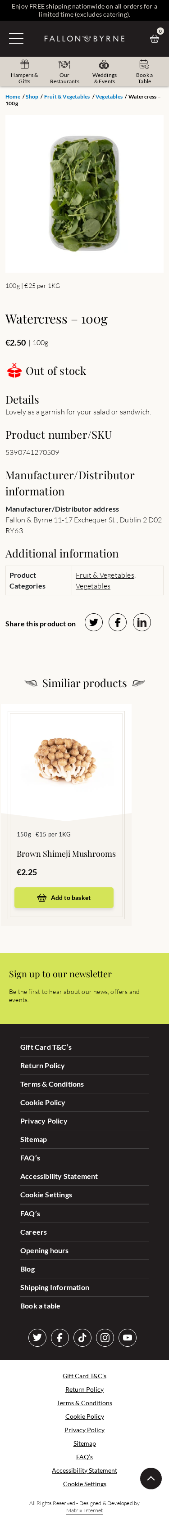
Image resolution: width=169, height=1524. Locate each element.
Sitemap (33, 1139)
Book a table (40, 1305)
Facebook (60, 1338)
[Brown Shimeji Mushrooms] (66, 749)
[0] (157, 38)
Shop (32, 96)
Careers (33, 1231)
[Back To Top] (151, 1478)
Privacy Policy (44, 1120)
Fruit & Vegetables (67, 96)
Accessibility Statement (59, 1176)
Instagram (105, 1338)
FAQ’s (30, 1157)
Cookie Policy (43, 1102)
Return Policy (42, 1065)
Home (12, 96)
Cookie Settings (46, 1194)
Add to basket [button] (71, 897)
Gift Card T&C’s (46, 1047)
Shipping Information (54, 1287)
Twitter (37, 1338)
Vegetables (109, 96)
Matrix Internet (84, 1510)
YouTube (128, 1338)
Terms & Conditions (52, 1083)
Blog (27, 1268)
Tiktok (82, 1338)
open (16, 38)
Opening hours (44, 1250)
